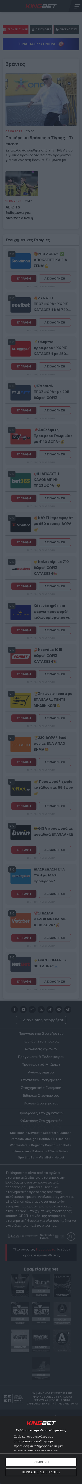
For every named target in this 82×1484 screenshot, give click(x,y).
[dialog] (41, 1450)
